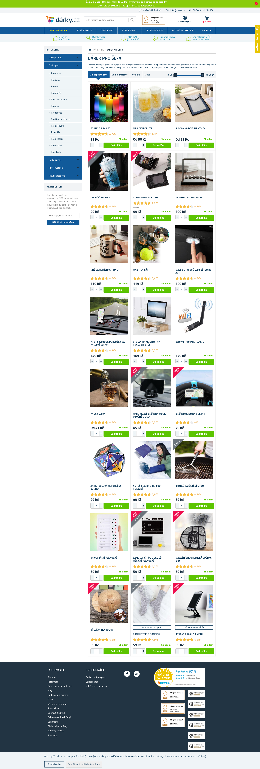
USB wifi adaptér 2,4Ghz (189, 341)
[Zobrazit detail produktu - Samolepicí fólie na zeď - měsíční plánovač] (152, 532)
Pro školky (56, 152)
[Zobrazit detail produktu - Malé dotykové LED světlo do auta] (194, 244)
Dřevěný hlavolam (101, 629)
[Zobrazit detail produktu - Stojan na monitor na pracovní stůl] (152, 316)
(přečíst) (201, 756)
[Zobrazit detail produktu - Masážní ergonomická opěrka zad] (194, 532)
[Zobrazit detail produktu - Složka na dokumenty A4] (194, 103)
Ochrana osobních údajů (59, 717)
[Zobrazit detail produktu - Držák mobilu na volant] (194, 388)
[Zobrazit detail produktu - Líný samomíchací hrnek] (109, 244)
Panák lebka (97, 413)
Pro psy (55, 106)
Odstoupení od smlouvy (60, 686)
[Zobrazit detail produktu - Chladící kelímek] (109, 172)
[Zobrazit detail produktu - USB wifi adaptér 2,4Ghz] (194, 316)
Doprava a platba (56, 713)
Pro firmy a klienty (60, 119)
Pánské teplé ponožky (146, 634)
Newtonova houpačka (189, 197)
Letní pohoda (84, 30)
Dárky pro (107, 30)
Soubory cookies (56, 730)
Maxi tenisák (140, 269)
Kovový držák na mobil (189, 634)
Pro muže (56, 73)
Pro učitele (56, 145)
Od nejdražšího (119, 74)
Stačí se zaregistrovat (143, 5)
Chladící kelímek (100, 197)
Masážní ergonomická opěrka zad (193, 559)
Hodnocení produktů (58, 695)
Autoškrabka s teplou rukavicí (147, 487)
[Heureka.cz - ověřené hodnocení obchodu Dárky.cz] (179, 686)
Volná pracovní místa (96, 686)
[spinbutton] (97, 145)
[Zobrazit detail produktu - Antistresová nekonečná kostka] (109, 460)
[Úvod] (90, 50)
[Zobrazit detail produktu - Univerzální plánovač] (109, 532)
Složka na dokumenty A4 (190, 128)
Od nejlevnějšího (99, 74)
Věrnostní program (57, 704)
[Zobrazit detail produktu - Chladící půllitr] (152, 103)
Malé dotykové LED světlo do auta (193, 271)
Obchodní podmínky (57, 726)
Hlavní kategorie (182, 30)
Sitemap (52, 677)
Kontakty (52, 735)
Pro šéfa (55, 132)
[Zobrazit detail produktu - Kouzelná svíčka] (109, 103)
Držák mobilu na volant (190, 413)
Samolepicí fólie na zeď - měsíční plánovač (148, 559)
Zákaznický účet (184, 21)
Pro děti (55, 86)
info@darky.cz (177, 10)
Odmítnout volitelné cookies (84, 764)
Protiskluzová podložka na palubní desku (107, 343)
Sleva (147, 74)
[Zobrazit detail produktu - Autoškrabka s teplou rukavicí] (152, 460)
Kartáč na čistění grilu (189, 485)
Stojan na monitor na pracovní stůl (146, 343)
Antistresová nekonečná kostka (106, 487)
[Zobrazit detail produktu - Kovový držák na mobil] (194, 604)
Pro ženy (55, 80)
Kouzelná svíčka (100, 128)
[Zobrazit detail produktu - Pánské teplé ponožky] (152, 604)
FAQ (50, 690)
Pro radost (56, 112)
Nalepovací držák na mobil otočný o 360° (149, 415)
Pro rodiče (56, 93)
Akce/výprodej (154, 30)
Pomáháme (53, 708)
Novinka (136, 74)
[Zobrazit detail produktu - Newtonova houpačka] (194, 172)
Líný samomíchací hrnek (104, 269)
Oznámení (53, 721)
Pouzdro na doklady (145, 197)
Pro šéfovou (57, 126)
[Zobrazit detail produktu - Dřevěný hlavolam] (109, 604)
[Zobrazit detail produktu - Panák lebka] (109, 388)
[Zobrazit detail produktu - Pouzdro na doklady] (152, 172)
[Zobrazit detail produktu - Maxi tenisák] (152, 244)
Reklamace (53, 681)
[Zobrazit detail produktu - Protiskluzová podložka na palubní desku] (109, 316)
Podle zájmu (129, 30)
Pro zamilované (59, 99)
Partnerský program (96, 677)
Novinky (206, 30)
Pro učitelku (57, 139)
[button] (101, 145)
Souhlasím (54, 764)
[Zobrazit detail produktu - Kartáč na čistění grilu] (194, 460)
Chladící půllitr (142, 128)
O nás (50, 699)
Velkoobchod (92, 681)
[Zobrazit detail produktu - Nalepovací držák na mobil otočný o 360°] (152, 388)
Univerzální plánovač (103, 557)
